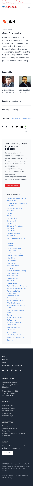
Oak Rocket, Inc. (12, 278)
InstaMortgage (12, 260)
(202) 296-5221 (12, 391)
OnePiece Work (12, 283)
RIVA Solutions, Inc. (13, 303)
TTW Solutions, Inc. (13, 327)
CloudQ (9, 213)
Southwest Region (8, 408)
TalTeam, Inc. (11, 320)
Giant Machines (12, 236)
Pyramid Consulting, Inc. (15, 300)
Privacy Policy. (7, 478)
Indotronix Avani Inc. (14, 253)
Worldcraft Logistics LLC (15, 337)
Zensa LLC (10, 340)
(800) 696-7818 (14, 393)
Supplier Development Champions (12, 1)
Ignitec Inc (10, 246)
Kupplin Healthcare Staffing (16, 271)
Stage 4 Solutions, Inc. (15, 317)
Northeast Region (8, 416)
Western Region (7, 405)
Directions (5, 387)
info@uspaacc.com (8, 395)
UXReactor (11, 330)
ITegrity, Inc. (11, 263)
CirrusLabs (11, 211)
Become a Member (12, 185)
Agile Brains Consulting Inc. (16, 198)
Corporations (6, 426)
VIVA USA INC (12, 332)
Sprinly (9, 315)
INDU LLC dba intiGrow (15, 255)
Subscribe (7, 453)
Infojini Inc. (11, 258)
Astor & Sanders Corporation (17, 203)
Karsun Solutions (13, 265)
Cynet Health (11, 221)
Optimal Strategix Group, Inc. (17, 286)
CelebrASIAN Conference (9, 3)
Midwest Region (7, 413)
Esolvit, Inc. (11, 231)
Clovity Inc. (11, 216)
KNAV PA (10, 268)
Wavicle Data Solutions (15, 335)
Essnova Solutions (13, 233)
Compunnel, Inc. (12, 218)
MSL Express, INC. (13, 273)
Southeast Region (8, 411)
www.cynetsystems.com (21, 118)
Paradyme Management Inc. (16, 288)
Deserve (10, 223)
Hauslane (10, 243)
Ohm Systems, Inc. (13, 281)
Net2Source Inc (12, 276)
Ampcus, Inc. (11, 201)
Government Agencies (10, 428)
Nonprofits (6, 431)
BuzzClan (10, 206)
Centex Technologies (14, 208)
